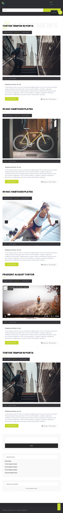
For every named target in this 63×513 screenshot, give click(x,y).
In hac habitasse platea (11, 466)
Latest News (25, 32)
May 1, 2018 (7, 359)
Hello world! (8, 461)
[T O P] (58, 506)
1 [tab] (29, 155)
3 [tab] (33, 155)
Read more (11, 98)
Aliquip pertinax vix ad (13, 84)
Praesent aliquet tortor (11, 472)
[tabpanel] (32, 138)
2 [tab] (31, 155)
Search (31, 445)
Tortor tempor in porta (11, 464)
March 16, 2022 (8, 32)
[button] (60, 12)
